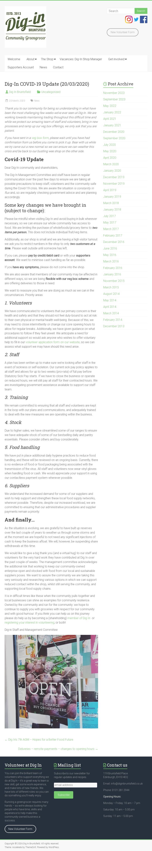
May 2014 (109, 300)
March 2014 (111, 313)
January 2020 (112, 170)
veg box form (40, 138)
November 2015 (114, 281)
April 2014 (109, 307)
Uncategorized (50, 92)
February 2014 (112, 320)
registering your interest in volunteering (29, 622)
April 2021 (109, 119)
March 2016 (111, 261)
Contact (58, 67)
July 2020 (109, 144)
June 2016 (110, 248)
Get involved (116, 59)
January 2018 (112, 209)
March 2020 (111, 164)
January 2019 (112, 196)
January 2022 (112, 112)
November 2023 (114, 93)
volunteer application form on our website (53, 342)
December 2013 (113, 326)
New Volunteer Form (123, 32)
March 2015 (111, 287)
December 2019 (113, 177)
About (30, 59)
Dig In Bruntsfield (20, 92)
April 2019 (109, 190)
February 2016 (112, 268)
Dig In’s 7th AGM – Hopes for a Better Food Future (39, 739)
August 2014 (111, 294)
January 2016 (112, 274)
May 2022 (109, 106)
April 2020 (109, 157)
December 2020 (113, 132)
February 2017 (112, 235)
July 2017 (109, 216)
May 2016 (109, 255)
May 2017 (109, 222)
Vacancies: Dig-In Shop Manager (81, 59)
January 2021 (112, 125)
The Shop (47, 59)
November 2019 (114, 183)
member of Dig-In (78, 618)
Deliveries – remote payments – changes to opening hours (58, 749)
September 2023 (114, 99)
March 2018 (111, 203)
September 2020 (114, 138)
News (43, 67)
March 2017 (111, 229)
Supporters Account (21, 67)
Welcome (14, 59)
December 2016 (113, 242)
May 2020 (109, 151)
